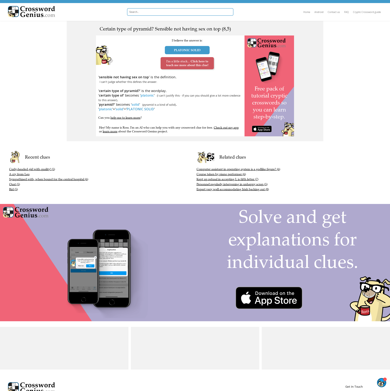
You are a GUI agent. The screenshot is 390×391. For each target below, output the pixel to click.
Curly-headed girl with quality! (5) (32, 169)
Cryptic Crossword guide (367, 12)
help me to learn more (125, 118)
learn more (110, 131)
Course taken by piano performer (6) (221, 174)
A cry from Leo (19, 174)
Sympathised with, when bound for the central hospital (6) (48, 179)
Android (318, 12)
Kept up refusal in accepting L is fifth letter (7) (227, 179)
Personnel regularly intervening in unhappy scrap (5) (232, 184)
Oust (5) (14, 184)
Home (306, 12)
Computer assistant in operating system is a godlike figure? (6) (238, 169)
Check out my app (226, 127)
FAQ (346, 12)
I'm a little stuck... (187, 63)
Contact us (334, 12)
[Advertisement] (64, 348)
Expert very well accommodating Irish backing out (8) (233, 189)
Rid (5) (13, 189)
